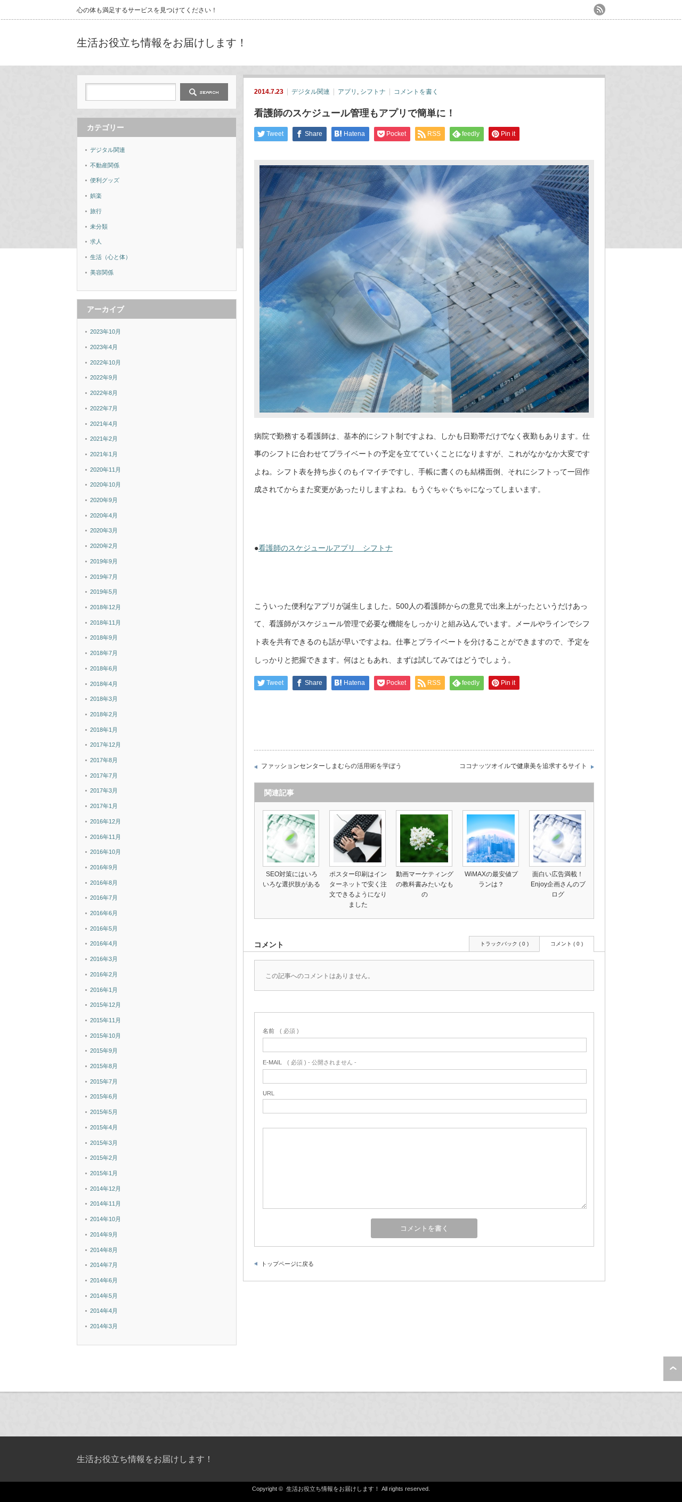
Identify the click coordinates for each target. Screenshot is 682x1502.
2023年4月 (104, 347)
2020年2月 (104, 546)
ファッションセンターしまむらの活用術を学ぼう (331, 766)
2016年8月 (104, 882)
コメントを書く (416, 91)
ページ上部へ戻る (672, 1368)
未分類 (99, 226)
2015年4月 (104, 1127)
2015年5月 (104, 1112)
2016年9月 (104, 867)
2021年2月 (104, 438)
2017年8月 (104, 760)
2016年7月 (104, 897)
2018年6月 (104, 668)
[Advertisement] (480, 43)
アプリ (347, 91)
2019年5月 (104, 591)
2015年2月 (104, 1157)
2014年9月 (104, 1234)
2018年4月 (104, 684)
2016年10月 (105, 852)
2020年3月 (104, 530)
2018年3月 (104, 699)
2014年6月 (104, 1280)
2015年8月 (104, 1066)
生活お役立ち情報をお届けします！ (162, 43)
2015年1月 (104, 1173)
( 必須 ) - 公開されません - (309, 1062)
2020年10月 (105, 484)
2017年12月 (105, 744)
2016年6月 (104, 913)
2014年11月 (105, 1203)
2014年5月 (104, 1296)
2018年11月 (105, 622)
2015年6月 (104, 1096)
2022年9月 (104, 377)
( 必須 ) (281, 1031)
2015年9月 (104, 1050)
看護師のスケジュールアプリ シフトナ (325, 548)
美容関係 (101, 272)
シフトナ (373, 91)
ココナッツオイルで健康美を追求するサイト (523, 766)
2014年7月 (104, 1265)
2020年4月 (104, 515)
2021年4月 (104, 424)
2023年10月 (105, 331)
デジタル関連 (310, 91)
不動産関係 (104, 165)
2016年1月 (104, 990)
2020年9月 (104, 500)
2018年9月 (104, 637)
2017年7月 (104, 775)
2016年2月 (104, 974)
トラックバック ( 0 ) (504, 944)
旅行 (96, 211)
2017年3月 (104, 790)
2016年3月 (104, 959)
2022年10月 (105, 362)
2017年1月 (104, 806)
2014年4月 (104, 1310)
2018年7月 (104, 653)
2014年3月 (104, 1326)
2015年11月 (105, 1020)
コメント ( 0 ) (566, 944)
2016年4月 (104, 943)
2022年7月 (104, 408)
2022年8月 (104, 393)
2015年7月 (104, 1081)
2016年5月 (104, 928)
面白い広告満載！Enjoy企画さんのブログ (558, 884)
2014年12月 (105, 1188)
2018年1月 (104, 729)
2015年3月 (104, 1143)
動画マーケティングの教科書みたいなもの (424, 884)
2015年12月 (105, 1005)
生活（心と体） (110, 257)
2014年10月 (105, 1219)
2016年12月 (105, 821)
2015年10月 (105, 1035)
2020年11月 (105, 469)
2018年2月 (104, 714)
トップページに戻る (287, 1264)
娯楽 (96, 195)
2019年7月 (104, 577)
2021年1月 (104, 454)
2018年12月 (105, 607)
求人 (96, 241)
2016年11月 (105, 837)
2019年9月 (104, 561)
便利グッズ (104, 180)
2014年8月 (104, 1250)
